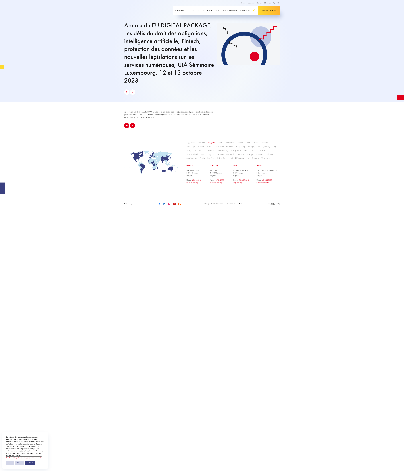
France (210, 146)
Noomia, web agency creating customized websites (275, 204)
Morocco (264, 150)
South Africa (191, 158)
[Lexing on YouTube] (174, 203)
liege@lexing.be (238, 183)
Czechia (264, 142)
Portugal (230, 154)
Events (200, 10)
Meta (246, 150)
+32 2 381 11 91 (196, 180)
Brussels (189, 166)
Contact (259, 3)
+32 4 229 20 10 (243, 180)
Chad (248, 142)
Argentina (190, 142)
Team (192, 10)
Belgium (211, 142)
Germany (220, 146)
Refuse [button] (10, 463)
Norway (220, 154)
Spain (202, 158)
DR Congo (190, 146)
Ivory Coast (191, 150)
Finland (201, 146)
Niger (202, 154)
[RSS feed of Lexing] (179, 203)
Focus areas (181, 10)
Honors (243, 3)
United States (253, 158)
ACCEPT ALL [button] (30, 463)
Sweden (210, 158)
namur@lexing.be (262, 183)
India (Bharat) (264, 146)
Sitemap (206, 204)
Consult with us (269, 10)
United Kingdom (237, 158)
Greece (229, 146)
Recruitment (251, 3)
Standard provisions (217, 204)
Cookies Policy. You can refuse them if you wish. (24, 458)
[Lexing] (139, 10)
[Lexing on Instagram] (169, 203)
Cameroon (229, 142)
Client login (267, 3)
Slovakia (270, 154)
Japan (201, 150)
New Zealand (192, 154)
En (278, 3)
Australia (201, 142)
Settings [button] (19, 463)
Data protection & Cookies (233, 204)
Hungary (252, 146)
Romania (240, 154)
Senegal (250, 154)
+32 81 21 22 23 (267, 180)
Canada (240, 142)
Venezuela (265, 158)
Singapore (260, 154)
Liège (235, 166)
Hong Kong (240, 146)
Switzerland (222, 158)
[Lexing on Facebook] (159, 203)
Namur (259, 166)
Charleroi (214, 166)
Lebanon (210, 150)
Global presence (229, 10)
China (255, 142)
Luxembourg (222, 150)
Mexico (254, 150)
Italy (274, 146)
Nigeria (211, 154)
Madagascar (236, 150)
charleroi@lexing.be (217, 183)
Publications (213, 10)
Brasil (219, 142)
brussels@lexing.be (193, 183)
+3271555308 (219, 180)
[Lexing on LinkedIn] (164, 203)
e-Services (245, 10)
